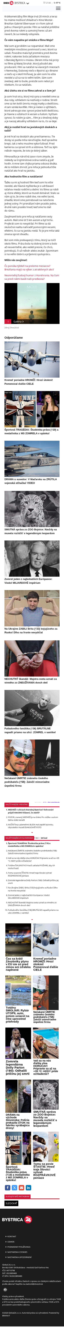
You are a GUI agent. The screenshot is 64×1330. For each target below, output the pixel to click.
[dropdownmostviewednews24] (32, 920)
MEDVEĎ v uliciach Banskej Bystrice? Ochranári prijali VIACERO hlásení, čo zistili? (31, 811)
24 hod (44, 838)
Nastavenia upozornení (19, 1257)
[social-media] (4, 1290)
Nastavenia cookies (17, 1252)
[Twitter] (14, 1188)
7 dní (36, 838)
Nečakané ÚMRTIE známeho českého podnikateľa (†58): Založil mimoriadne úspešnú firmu (32, 852)
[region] (27, 3)
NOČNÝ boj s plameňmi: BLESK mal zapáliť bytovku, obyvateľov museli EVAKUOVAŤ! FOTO (30, 826)
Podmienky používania (18, 1247)
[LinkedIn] (28, 1188)
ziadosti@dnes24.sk (34, 1284)
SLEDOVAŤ (11, 1203)
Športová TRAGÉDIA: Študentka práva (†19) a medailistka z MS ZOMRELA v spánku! (29, 844)
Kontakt (11, 1236)
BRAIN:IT (6, 1315)
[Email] (21, 1188)
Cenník (10, 1241)
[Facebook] (7, 1188)
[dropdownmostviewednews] (32, 833)
